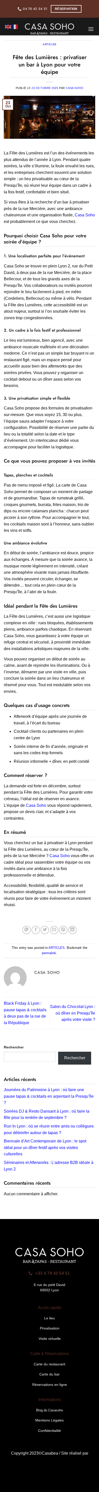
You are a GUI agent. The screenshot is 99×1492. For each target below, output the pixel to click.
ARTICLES (56, 948)
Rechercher (14, 1047)
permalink (49, 953)
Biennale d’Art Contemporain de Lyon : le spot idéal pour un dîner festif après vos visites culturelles (45, 1147)
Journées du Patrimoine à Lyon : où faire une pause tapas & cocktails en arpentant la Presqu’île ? (49, 1096)
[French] (15, 27)
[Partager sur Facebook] (35, 930)
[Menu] (91, 29)
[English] (8, 27)
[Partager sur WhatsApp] (26, 930)
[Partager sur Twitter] (45, 930)
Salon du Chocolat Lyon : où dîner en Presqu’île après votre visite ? (72, 1013)
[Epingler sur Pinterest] (63, 930)
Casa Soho (74, 87)
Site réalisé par (74, 1453)
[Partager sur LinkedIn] (72, 930)
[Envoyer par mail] (54, 930)
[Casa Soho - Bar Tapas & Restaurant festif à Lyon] (49, 29)
